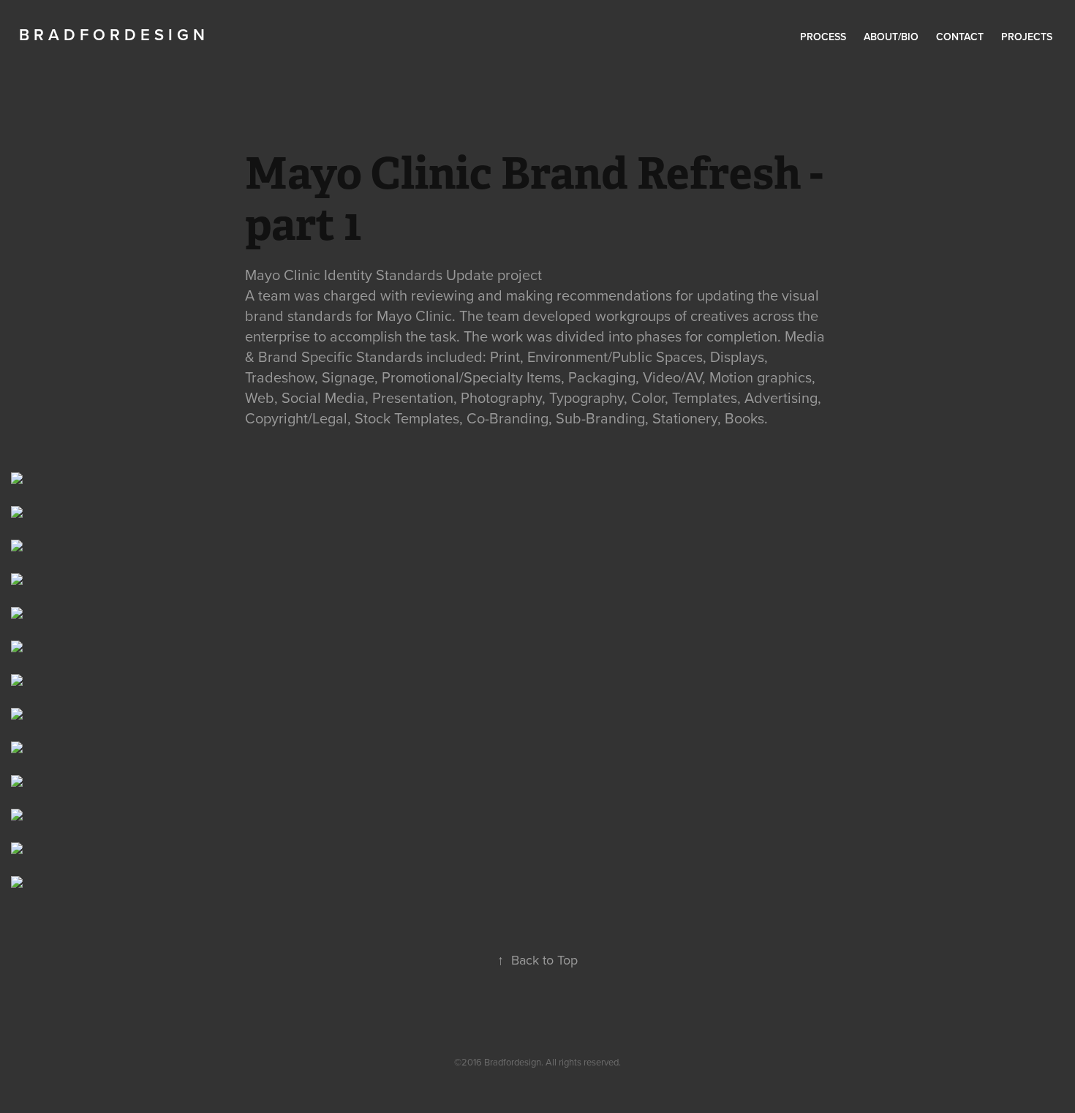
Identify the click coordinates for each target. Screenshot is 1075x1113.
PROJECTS (1026, 36)
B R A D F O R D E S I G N (112, 34)
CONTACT (960, 36)
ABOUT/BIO (891, 36)
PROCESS (823, 36)
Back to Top (537, 960)
